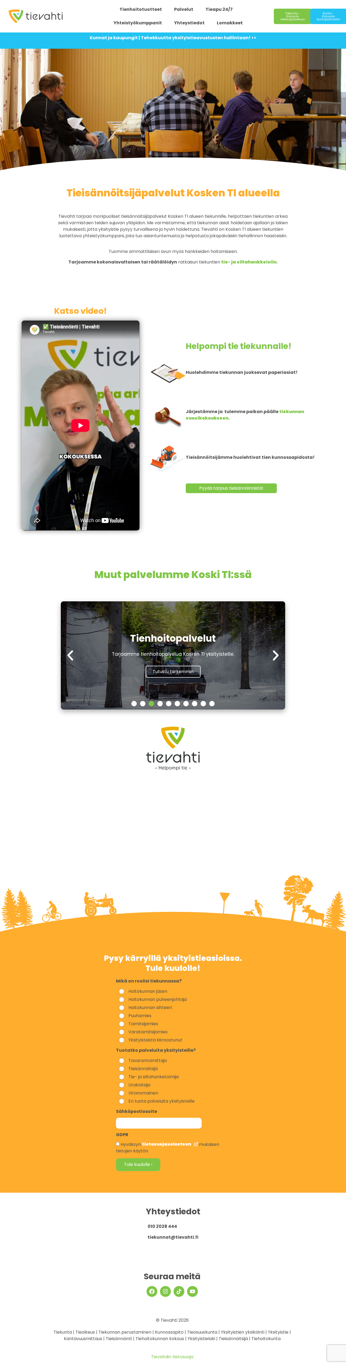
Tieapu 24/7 (219, 9)
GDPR (122, 1135)
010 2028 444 (162, 1226)
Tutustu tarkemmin (173, 671)
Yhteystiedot (189, 23)
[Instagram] (165, 1291)
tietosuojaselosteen (167, 1144)
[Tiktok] (179, 1291)
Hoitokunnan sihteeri (150, 1007)
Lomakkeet (230, 23)
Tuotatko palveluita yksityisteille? (156, 1050)
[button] (70, 655)
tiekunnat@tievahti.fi (173, 1237)
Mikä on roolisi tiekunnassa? (149, 981)
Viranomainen (143, 1093)
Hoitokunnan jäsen (147, 991)
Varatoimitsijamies (148, 1032)
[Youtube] (192, 1291)
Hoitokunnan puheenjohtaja (157, 999)
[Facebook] (152, 1291)
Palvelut (183, 9)
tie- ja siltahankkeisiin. (249, 262)
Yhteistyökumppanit (138, 23)
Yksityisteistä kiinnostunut (155, 1040)
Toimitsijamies (143, 1024)
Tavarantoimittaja (147, 1060)
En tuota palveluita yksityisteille (161, 1101)
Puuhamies (139, 1016)
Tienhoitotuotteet (140, 9)
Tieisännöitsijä (143, 1069)
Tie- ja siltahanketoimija (153, 1077)
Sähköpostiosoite (136, 1112)
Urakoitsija (139, 1085)
